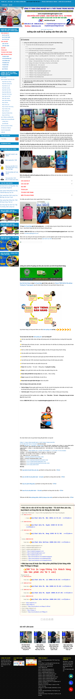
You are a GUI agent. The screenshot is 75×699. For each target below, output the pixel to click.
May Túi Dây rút (5, 110)
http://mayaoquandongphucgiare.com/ (38, 463)
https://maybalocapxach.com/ (34, 554)
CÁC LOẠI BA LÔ (25, 181)
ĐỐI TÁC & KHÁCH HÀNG (6, 125)
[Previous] (20, 642)
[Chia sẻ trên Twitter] (44, 619)
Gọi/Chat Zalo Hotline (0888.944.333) (46, 542)
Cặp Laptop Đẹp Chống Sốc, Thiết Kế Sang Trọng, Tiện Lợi (8, 201)
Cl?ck (63, 477)
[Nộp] (16, 138)
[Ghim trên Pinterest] (49, 619)
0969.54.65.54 (27, 576)
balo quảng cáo (47, 329)
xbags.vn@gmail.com (31, 602)
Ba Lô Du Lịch (5, 39)
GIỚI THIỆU (10, 1)
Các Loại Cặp (4, 41)
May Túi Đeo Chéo (6, 108)
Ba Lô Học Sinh (6, 37)
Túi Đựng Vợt (5, 62)
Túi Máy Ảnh (5, 64)
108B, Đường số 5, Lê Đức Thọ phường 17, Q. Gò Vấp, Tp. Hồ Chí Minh (47, 450)
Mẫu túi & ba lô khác (6, 54)
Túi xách (33, 445)
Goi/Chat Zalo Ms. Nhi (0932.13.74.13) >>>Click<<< (51, 518)
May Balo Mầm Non (6, 92)
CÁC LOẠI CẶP (25, 184)
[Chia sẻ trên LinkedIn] (52, 619)
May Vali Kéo (5, 102)
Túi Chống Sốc (6, 60)
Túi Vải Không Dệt (7, 58)
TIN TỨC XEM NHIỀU (5, 130)
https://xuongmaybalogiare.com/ (49, 673)
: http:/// (36, 461)
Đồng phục (40, 445)
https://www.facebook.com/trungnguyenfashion (40, 560)
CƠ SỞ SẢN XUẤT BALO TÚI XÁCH (28, 444)
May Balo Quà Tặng (6, 81)
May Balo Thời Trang (6, 94)
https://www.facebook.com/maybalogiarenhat (39, 558)
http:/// (37, 460)
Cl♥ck (58, 470)
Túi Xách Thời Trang (6, 52)
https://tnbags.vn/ (31, 610)
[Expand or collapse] (72, 39)
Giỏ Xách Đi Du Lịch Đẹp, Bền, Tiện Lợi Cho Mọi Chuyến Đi (9, 187)
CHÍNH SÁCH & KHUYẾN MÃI (64, 1)
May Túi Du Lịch (5, 104)
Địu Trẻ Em (5, 69)
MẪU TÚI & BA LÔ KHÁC (27, 195)
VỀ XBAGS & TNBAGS (6, 127)
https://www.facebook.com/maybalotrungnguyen (40, 556)
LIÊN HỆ (10, 5)
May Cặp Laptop (6, 98)
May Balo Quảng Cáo (7, 83)
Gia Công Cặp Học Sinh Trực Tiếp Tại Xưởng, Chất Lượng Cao (8, 205)
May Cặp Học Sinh (6, 96)
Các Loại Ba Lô (5, 33)
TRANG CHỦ (4, 1)
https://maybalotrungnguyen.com (50, 678)
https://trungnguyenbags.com (49, 680)
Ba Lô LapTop (5, 35)
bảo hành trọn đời (47, 238)
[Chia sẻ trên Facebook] (42, 619)
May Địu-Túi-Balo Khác (7, 113)
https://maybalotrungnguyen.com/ (35, 551)
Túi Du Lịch (4, 50)
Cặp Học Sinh (5, 45)
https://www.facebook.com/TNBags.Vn (37, 612)
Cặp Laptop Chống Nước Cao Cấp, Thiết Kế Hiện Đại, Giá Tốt (9, 191)
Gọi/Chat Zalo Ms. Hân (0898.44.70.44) (46, 586)
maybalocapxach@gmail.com (48, 669)
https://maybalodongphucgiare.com (50, 676)
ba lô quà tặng (28, 226)
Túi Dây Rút (5, 67)
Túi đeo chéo (5, 56)
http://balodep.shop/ (33, 464)
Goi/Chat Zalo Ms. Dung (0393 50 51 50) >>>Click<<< (51, 533)
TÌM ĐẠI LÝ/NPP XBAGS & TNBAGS (49, 1)
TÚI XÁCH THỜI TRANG (27, 192)
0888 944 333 (29, 539)
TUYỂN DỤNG (5, 5)
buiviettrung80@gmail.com (31, 233)
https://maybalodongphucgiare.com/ (36, 553)
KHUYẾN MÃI (5, 123)
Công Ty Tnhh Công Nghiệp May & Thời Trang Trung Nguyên (37, 442)
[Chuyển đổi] (72, 181)
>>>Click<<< (65, 542)
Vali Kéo (3, 47)
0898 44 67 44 (27, 589)
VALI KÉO (23, 186)
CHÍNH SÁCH (5, 121)
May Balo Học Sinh (6, 90)
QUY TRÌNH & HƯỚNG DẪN (19, 1)
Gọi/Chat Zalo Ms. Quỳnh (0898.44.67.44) (47, 593)
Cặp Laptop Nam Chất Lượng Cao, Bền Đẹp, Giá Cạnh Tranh (9, 196)
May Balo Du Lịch (6, 85)
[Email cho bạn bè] (47, 619)
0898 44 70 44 (27, 583)
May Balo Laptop (6, 87)
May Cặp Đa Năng (6, 100)
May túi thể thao (6, 115)
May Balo (27, 445)
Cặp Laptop (5, 43)
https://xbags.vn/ (30, 604)
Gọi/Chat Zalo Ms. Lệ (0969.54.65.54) (46, 579)
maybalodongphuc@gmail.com (34, 456)
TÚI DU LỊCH (24, 189)
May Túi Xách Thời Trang (7, 106)
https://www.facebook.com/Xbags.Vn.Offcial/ (39, 606)
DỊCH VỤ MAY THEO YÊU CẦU (33, 1)
